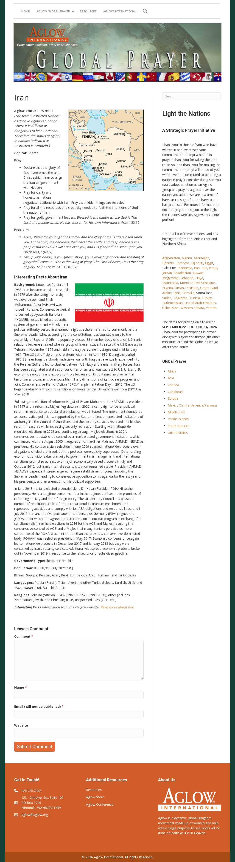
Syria (177, 293)
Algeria (187, 258)
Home (25, 11)
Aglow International (119, 11)
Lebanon (186, 278)
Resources (88, 11)
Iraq (204, 268)
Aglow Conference (99, 804)
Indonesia (185, 268)
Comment (23, 636)
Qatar (204, 288)
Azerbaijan (201, 258)
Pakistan (192, 288)
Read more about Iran (117, 607)
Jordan (167, 273)
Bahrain (168, 263)
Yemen (211, 308)
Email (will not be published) (39, 706)
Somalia (188, 293)
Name (20, 687)
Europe (173, 398)
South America (179, 426)
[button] (73, 11)
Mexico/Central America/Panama (192, 405)
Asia (171, 378)
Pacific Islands (178, 419)
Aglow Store (95, 797)
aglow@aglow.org (34, 814)
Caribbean (175, 391)
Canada (173, 385)
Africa (172, 371)
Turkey (207, 298)
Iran (197, 268)
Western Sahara (192, 308)
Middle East (176, 412)
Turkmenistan (172, 303)
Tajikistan (180, 298)
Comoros (183, 263)
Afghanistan (171, 258)
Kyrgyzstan (170, 278)
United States (178, 432)
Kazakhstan (182, 273)
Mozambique (205, 283)
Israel (213, 268)
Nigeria (167, 288)
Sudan (166, 298)
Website (21, 725)
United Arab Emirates (200, 303)
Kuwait (198, 273)
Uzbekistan (170, 308)
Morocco (186, 283)
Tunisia (194, 298)
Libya (199, 278)
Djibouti (197, 263)
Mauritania (170, 283)
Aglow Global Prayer (53, 11)
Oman (179, 288)
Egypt (209, 263)
